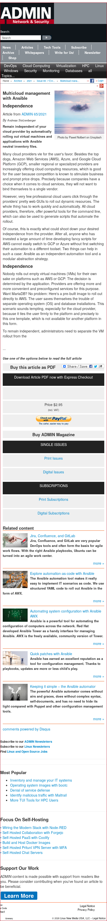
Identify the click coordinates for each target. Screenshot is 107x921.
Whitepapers (34, 52)
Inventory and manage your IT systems (41, 780)
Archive (8, 52)
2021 (29, 81)
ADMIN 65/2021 (34, 113)
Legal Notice (87, 906)
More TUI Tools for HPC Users (34, 800)
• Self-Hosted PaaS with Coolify (24, 837)
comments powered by (26, 728)
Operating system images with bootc (38, 785)
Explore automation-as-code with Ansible (62, 573)
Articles (27, 47)
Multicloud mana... (69, 81)
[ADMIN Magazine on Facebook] (91, 80)
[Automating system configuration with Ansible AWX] (15, 614)
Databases (73, 70)
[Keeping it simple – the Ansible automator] (15, 691)
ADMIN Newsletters (38, 741)
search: (5, 31)
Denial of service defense (30, 790)
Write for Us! (64, 52)
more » (98, 563)
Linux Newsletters (37, 746)
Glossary (9, 918)
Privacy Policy (86, 910)
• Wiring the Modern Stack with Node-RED (33, 827)
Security (30, 70)
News (6, 47)
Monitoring (51, 70)
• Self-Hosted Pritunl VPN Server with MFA (33, 847)
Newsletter (93, 52)
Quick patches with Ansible (51, 653)
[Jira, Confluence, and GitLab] (15, 539)
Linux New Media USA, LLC (75, 918)
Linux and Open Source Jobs (27, 751)
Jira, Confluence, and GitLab (52, 535)
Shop (12, 58)
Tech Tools (52, 47)
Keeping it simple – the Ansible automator (63, 686)
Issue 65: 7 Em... (46, 81)
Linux (99, 65)
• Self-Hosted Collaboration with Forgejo (31, 832)
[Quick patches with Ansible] (15, 657)
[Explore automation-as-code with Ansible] (15, 579)
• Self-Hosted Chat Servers (21, 852)
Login (101, 80)
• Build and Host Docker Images (25, 842)
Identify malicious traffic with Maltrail (38, 795)
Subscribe (79, 47)
